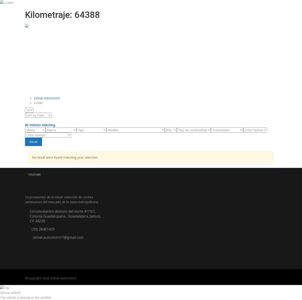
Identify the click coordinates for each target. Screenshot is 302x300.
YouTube (34, 174)
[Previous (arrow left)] (7, 150)
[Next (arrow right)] (294, 150)
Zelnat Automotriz (63, 278)
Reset (33, 142)
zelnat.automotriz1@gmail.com (52, 9)
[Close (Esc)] (297, 5)
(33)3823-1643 (92, 9)
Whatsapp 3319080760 (125, 9)
